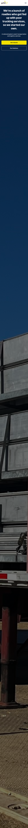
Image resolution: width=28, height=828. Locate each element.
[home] (4, 3)
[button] (25, 3)
